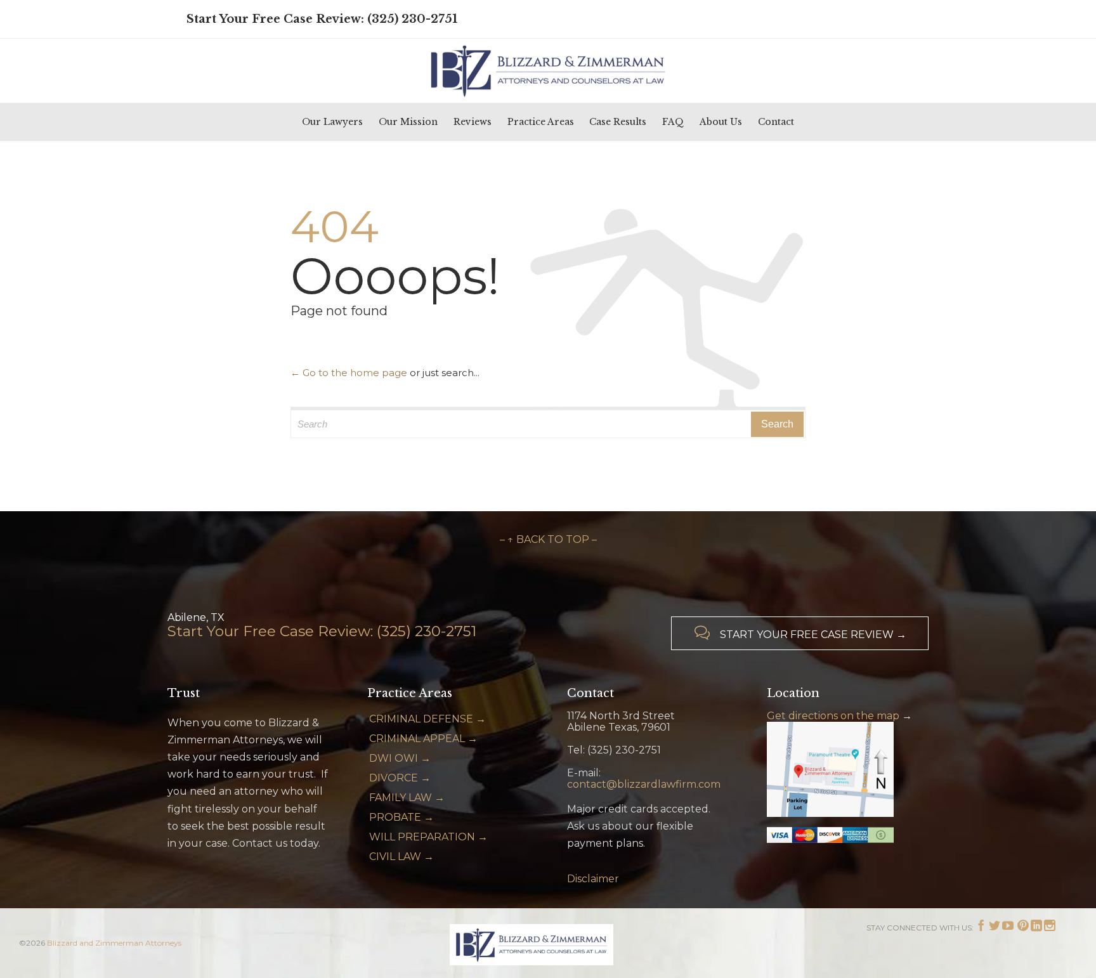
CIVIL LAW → (401, 857)
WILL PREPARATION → (428, 837)
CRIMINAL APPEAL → (423, 739)
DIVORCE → (400, 778)
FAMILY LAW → (407, 798)
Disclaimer (593, 879)
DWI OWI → (400, 758)
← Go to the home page (348, 373)
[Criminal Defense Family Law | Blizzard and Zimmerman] (548, 70)
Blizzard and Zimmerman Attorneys (114, 943)
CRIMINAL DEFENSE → (427, 719)
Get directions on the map (833, 716)
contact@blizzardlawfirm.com (644, 784)
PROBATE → (401, 817)
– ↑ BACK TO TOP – (548, 539)
